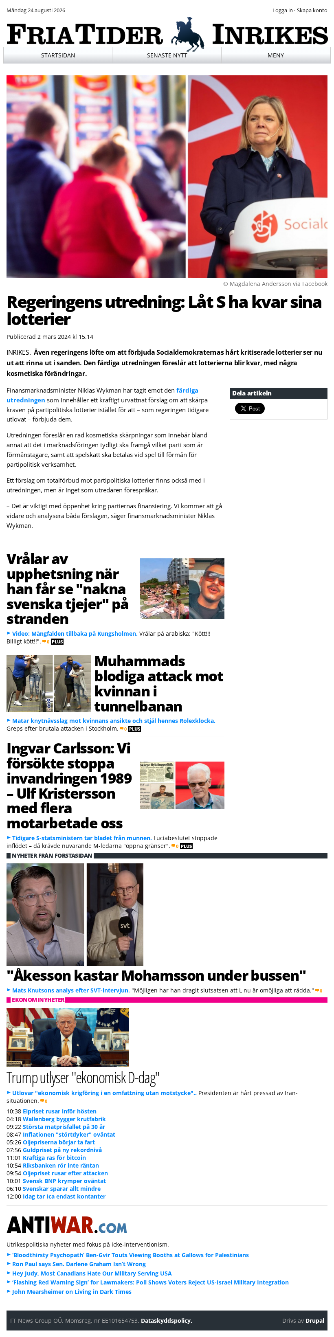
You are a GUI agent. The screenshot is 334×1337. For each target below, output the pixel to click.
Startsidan (58, 55)
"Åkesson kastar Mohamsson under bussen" (156, 975)
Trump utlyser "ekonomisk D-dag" (83, 1077)
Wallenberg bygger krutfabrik (64, 1119)
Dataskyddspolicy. (166, 1320)
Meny (276, 55)
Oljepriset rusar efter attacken (65, 1173)
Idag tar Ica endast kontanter (64, 1196)
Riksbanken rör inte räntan (61, 1165)
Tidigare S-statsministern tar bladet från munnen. (82, 838)
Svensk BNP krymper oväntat (64, 1181)
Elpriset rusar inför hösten (60, 1111)
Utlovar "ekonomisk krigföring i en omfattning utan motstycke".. (104, 1093)
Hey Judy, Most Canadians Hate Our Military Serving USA (92, 1273)
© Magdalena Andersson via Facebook (275, 284)
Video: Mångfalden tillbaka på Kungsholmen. (75, 633)
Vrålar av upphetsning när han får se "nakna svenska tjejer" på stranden (68, 588)
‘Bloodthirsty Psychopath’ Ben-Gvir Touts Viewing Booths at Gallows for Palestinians (130, 1255)
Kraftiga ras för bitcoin (54, 1157)
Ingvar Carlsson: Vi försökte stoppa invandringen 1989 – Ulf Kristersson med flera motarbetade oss (69, 785)
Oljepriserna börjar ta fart (59, 1142)
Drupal (314, 1320)
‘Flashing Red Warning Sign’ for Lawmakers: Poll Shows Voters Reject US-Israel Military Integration (150, 1282)
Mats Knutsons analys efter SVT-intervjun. (71, 990)
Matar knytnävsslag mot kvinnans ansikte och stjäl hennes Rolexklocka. (113, 720)
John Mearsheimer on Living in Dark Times (72, 1291)
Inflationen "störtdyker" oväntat (69, 1134)
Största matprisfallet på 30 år (64, 1127)
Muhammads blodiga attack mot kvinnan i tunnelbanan (158, 683)
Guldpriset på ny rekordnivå (62, 1150)
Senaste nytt (167, 55)
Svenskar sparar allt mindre (62, 1188)
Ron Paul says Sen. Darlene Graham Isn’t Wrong (79, 1264)
